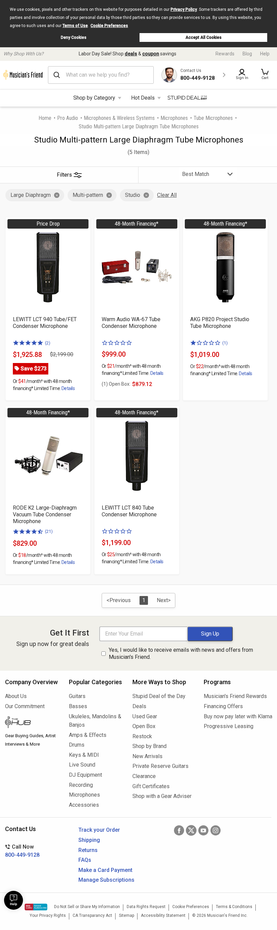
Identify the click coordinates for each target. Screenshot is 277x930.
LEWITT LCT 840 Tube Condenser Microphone (129, 511)
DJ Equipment (85, 775)
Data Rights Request (146, 906)
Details (68, 388)
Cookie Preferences (109, 25)
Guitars (77, 696)
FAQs (84, 860)
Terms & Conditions (234, 906)
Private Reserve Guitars (160, 766)
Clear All (167, 195)
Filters (64, 175)
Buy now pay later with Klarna (238, 716)
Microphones (174, 118)
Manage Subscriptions (106, 880)
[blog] (32, 723)
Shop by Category (94, 98)
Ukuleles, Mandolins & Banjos (95, 720)
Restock (142, 736)
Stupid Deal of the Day (158, 696)
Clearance (144, 776)
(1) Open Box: (116, 384)
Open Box (143, 726)
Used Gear (144, 716)
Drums (76, 745)
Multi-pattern (88, 195)
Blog (247, 53)
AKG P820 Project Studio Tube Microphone (219, 322)
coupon (150, 53)
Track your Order (99, 830)
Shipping (89, 840)
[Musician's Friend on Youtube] (203, 830)
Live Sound (82, 764)
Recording (81, 785)
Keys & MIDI (84, 755)
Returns (88, 850)
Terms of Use (75, 25)
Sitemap (126, 915)
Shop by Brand (149, 746)
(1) (225, 342)
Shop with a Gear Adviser (162, 796)
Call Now (22, 851)
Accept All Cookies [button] (203, 37)
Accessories (84, 805)
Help (265, 53)
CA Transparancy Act (92, 915)
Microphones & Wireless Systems (119, 118)
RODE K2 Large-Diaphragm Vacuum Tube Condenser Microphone (45, 514)
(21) (49, 531)
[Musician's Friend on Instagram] (215, 830)
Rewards (225, 53)
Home (45, 118)
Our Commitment (25, 706)
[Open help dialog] (13, 900)
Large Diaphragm (30, 195)
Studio (132, 195)
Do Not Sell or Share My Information (87, 906)
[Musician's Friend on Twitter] (191, 830)
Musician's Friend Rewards (235, 696)
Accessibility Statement (163, 915)
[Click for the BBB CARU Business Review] (36, 907)
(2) (47, 342)
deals (131, 53)
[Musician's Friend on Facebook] (179, 830)
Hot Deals (143, 98)
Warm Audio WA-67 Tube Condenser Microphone (131, 322)
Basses (78, 706)
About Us (16, 696)
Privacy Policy (184, 9)
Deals (139, 706)
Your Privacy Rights (48, 915)
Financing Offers (223, 706)
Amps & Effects (87, 735)
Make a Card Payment (105, 870)
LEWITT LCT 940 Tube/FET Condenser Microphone (45, 322)
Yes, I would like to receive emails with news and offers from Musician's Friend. (181, 653)
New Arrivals (147, 756)
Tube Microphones (213, 118)
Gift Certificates (151, 786)
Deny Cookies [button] (73, 37)
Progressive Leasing (228, 726)
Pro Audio (67, 118)
